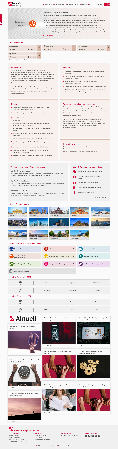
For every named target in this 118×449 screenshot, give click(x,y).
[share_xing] (1, 15)
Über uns (99, 4)
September (97, 283)
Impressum (78, 446)
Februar (71, 302)
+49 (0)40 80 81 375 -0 (19, 439)
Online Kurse (48, 4)
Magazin (91, 4)
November (71, 290)
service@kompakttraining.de (69, 435)
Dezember (97, 290)
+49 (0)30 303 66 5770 (44, 439)
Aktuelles (84, 4)
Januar (45, 302)
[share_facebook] (1, 17)
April (45, 310)
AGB (38, 446)
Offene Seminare (59, 4)
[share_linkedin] (1, 23)
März (97, 302)
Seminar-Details (48, 35)
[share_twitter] (1, 20)
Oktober (46, 290)
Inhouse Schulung (72, 4)
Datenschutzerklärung (65, 446)
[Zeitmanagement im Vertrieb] (105, 4)
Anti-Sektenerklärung (49, 446)
